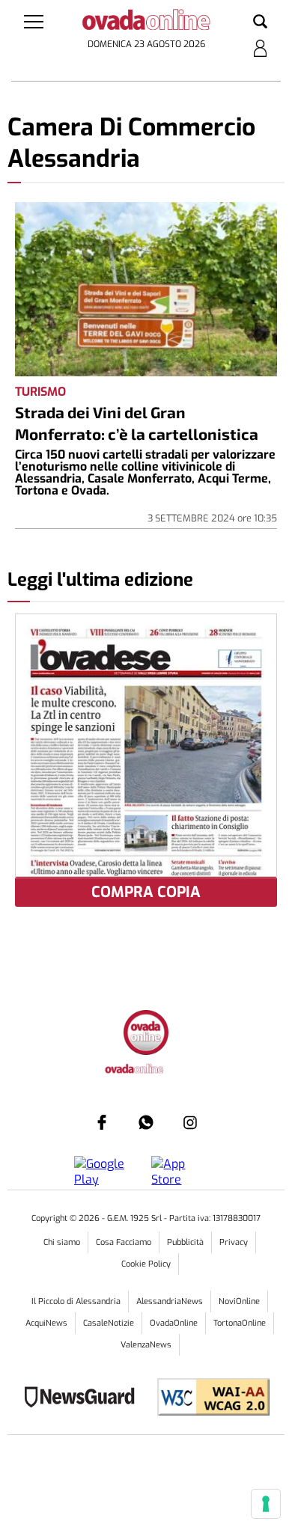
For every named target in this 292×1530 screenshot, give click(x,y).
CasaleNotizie (108, 1323)
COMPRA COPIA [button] (146, 892)
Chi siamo (61, 1242)
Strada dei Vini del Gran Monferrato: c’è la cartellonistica (136, 423)
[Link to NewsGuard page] (84, 1399)
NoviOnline (239, 1301)
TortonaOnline (239, 1323)
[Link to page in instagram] (190, 1122)
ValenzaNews (146, 1344)
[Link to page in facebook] (102, 1122)
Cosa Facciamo (123, 1242)
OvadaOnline (174, 1323)
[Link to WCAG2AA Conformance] (208, 1398)
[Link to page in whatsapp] (146, 1122)
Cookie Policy (146, 1264)
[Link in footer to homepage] (146, 1034)
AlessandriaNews (169, 1301)
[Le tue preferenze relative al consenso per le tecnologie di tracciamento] (266, 1504)
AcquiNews (46, 1323)
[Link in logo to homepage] (146, 22)
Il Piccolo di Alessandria (76, 1301)
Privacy (233, 1242)
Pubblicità (185, 1242)
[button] (260, 22)
